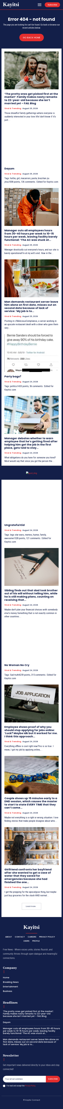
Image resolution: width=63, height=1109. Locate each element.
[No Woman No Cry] (31, 642)
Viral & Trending (12, 108)
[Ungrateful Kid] (31, 502)
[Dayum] (31, 145)
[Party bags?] (31, 353)
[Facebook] (14, 1105)
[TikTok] (28, 1105)
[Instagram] (21, 1105)
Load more (30, 906)
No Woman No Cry (16, 665)
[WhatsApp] (49, 1105)
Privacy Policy (30, 1086)
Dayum (9, 168)
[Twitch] (35, 1105)
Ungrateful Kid (14, 525)
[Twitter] (42, 1105)
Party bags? (12, 376)
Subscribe (53, 1079)
